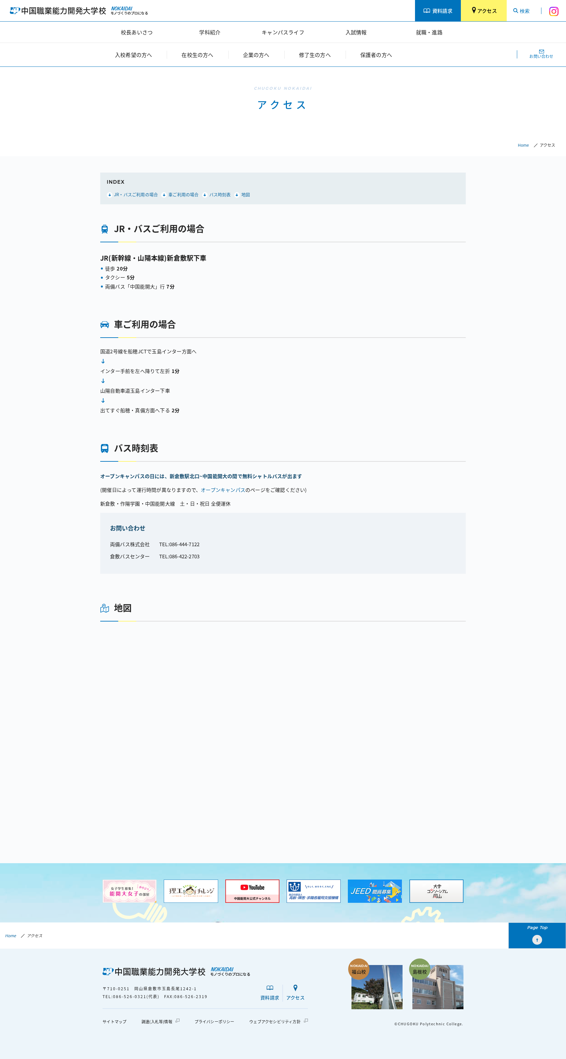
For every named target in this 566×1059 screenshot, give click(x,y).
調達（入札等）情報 (157, 1021)
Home (523, 145)
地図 (245, 194)
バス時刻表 (220, 194)
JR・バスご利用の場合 (136, 194)
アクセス (487, 10)
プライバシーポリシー (215, 1021)
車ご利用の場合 (183, 194)
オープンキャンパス (223, 489)
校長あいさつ (137, 32)
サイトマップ (114, 1021)
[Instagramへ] (553, 10)
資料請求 (442, 10)
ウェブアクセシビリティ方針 (275, 1021)
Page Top (537, 927)
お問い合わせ (541, 56)
